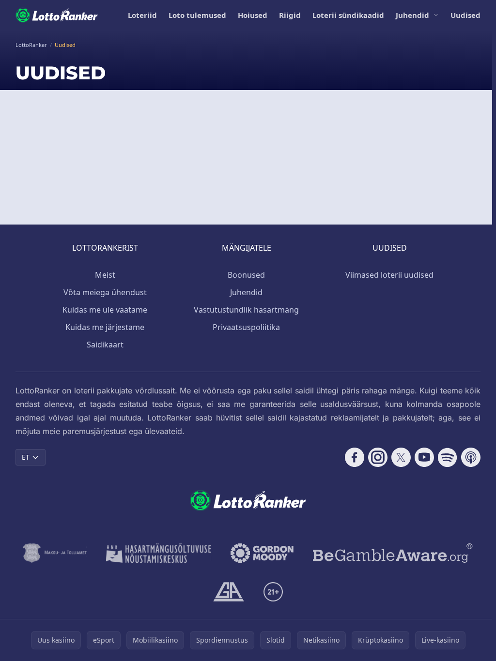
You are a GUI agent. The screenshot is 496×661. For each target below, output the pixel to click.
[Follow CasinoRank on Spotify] (447, 457)
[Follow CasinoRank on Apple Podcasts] (470, 457)
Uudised (465, 15)
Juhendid (412, 15)
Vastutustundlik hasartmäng (246, 309)
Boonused (246, 275)
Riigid (290, 15)
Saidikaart (105, 344)
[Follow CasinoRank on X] (401, 457)
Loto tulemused (197, 15)
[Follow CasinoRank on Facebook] (354, 457)
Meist (105, 275)
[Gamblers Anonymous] (228, 591)
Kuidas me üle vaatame (104, 309)
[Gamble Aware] (393, 553)
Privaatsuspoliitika (246, 327)
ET (26, 457)
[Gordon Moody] (262, 553)
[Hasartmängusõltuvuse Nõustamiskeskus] (158, 553)
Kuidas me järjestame (104, 327)
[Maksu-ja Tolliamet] (55, 553)
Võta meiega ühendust (105, 292)
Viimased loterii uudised (389, 275)
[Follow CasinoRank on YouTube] (424, 457)
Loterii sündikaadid (348, 15)
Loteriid (142, 15)
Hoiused (252, 15)
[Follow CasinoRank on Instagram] (378, 457)
